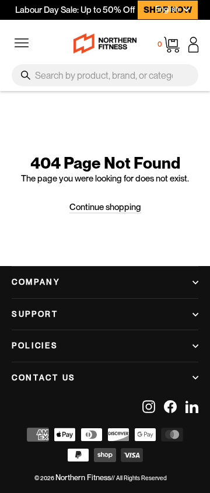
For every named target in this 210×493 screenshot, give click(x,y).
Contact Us (44, 377)
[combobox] (105, 75)
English (167, 9)
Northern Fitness (83, 477)
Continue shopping (105, 207)
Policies (35, 345)
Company (36, 281)
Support (35, 314)
